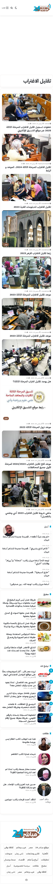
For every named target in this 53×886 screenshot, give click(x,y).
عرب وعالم (21, 847)
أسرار (9, 865)
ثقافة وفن (8, 847)
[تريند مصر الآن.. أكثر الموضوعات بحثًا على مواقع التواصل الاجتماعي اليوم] (44, 674)
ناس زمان (19, 853)
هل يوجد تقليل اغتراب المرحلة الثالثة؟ (32, 381)
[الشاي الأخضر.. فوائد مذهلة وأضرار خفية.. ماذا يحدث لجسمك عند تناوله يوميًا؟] (44, 648)
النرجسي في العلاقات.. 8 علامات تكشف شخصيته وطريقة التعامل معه (19, 705)
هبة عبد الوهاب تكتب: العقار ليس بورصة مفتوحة (20, 740)
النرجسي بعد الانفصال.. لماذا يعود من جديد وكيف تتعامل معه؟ (20, 684)
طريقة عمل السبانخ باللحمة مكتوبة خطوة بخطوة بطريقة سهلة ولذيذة (19, 625)
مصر (31, 847)
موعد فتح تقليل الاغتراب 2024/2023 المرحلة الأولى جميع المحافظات (28, 465)
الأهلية (45, 853)
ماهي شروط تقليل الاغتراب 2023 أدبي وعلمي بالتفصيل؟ (28, 514)
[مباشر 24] (42, 8)
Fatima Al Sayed (43, 164)
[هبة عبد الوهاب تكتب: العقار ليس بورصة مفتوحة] (44, 744)
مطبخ (43, 865)
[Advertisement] (26, 44)
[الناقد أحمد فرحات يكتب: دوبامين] (44, 804)
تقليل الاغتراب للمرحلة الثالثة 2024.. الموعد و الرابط (28, 168)
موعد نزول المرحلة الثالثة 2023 (35, 427)
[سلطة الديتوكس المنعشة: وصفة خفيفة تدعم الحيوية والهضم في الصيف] (44, 637)
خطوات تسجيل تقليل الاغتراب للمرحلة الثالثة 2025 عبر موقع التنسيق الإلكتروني (28, 128)
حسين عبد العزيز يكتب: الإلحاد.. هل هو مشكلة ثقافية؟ (19, 786)
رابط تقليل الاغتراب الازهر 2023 (35, 253)
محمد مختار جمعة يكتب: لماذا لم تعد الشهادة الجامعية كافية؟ (20, 771)
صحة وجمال (10, 859)
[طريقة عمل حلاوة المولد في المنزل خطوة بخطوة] (44, 615)
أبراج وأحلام (32, 859)
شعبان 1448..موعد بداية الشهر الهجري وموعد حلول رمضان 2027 (20, 695)
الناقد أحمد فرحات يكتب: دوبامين (20, 799)
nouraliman (45, 203)
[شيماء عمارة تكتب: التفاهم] (44, 759)
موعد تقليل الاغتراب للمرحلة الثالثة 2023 (30, 294)
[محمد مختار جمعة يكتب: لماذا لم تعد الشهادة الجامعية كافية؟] (44, 774)
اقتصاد (21, 859)
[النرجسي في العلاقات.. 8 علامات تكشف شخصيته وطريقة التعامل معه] (44, 707)
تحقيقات (45, 859)
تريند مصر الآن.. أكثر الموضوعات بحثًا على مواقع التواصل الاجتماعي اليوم (19, 673)
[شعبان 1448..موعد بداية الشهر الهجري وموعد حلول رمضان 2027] (44, 696)
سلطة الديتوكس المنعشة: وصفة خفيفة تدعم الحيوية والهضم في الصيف (21, 637)
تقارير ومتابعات (32, 853)
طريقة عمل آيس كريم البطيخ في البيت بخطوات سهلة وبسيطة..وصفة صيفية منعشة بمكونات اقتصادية (19, 603)
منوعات (8, 853)
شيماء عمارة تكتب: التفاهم (23, 754)
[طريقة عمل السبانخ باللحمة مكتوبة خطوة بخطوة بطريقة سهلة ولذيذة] (44, 626)
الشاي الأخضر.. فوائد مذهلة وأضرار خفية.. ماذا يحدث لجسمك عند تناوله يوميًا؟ (20, 650)
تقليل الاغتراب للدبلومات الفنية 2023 (32, 207)
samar (47, 124)
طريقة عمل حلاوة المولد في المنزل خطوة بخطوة (20, 614)
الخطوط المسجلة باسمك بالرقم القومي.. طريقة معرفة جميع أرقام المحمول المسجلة (20, 718)
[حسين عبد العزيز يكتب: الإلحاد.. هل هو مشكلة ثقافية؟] (44, 789)
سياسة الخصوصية (22, 865)
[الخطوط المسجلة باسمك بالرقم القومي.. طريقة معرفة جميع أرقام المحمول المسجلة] (44, 718)
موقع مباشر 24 (42, 847)
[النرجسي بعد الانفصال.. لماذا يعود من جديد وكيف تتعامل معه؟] (44, 685)
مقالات (36, 865)
